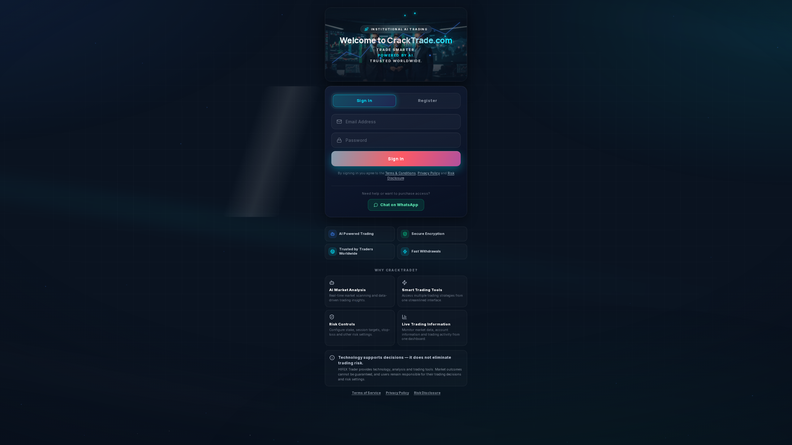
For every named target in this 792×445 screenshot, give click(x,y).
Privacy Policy (397, 393)
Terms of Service (366, 393)
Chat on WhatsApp (399, 204)
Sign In (364, 100)
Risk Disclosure (427, 393)
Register (427, 100)
